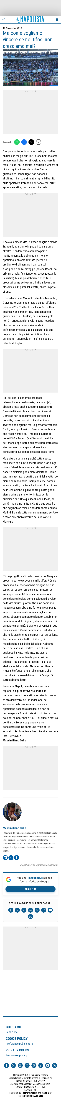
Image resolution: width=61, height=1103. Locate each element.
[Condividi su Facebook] (24, 142)
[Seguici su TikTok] (43, 910)
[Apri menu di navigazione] (57, 19)
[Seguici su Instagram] (23, 910)
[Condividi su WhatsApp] (17, 142)
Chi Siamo (13, 1027)
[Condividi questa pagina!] (3, 19)
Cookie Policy (17, 1039)
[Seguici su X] (17, 910)
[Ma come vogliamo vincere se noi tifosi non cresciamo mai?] (30, 68)
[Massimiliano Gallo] (12, 812)
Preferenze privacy (17, 1055)
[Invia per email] (38, 142)
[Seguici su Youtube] (50, 910)
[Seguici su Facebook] (10, 910)
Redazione (12, 1032)
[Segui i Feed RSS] (30, 916)
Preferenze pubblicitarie (19, 1043)
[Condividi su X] (31, 142)
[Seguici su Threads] (37, 910)
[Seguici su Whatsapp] (30, 910)
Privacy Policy (18, 1050)
